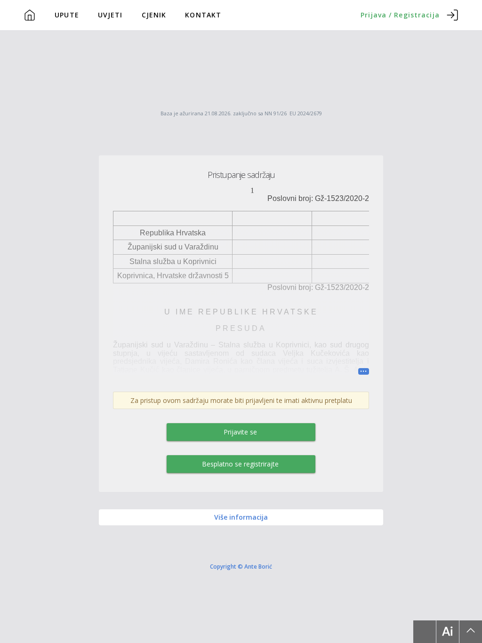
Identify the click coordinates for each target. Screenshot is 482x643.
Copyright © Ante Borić (241, 566)
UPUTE (67, 14)
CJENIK (154, 14)
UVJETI (110, 14)
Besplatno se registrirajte (240, 463)
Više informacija (241, 517)
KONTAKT (203, 14)
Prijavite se (240, 431)
